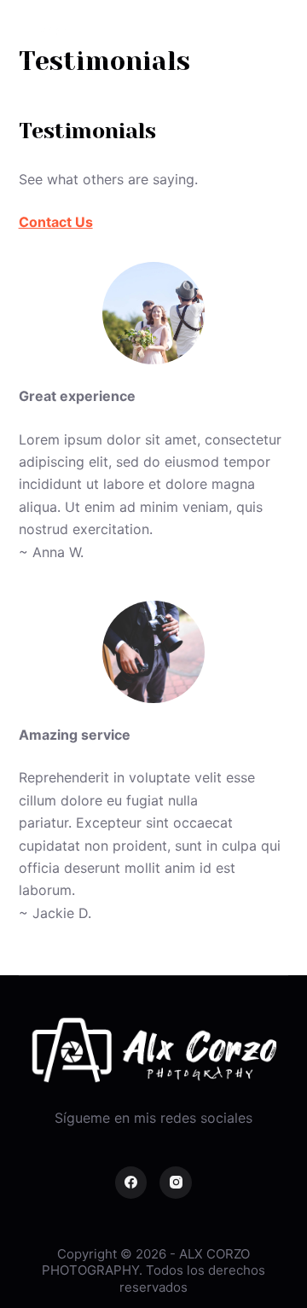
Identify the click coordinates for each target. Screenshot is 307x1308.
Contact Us (56, 221)
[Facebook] (131, 1182)
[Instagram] (175, 1182)
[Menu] (280, 30)
